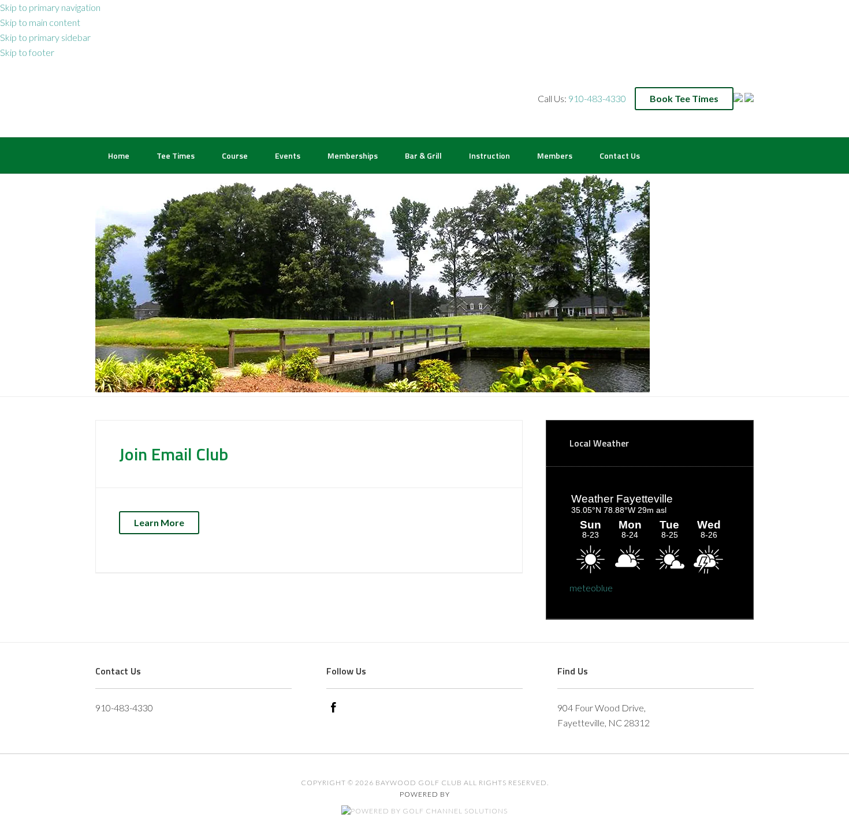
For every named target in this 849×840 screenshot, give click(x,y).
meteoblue (591, 587)
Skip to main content (40, 22)
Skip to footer (27, 52)
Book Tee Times (684, 98)
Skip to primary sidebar (45, 37)
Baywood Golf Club (119, 97)
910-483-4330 (597, 98)
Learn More (159, 522)
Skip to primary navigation (50, 7)
